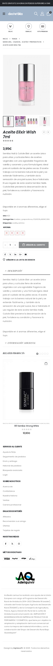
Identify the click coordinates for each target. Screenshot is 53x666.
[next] (48, 132)
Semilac (49, 423)
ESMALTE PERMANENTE (32, 423)
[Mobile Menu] (5, 13)
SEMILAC (28, 31)
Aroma (6, 227)
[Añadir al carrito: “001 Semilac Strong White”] (46, 363)
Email (25, 254)
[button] (36, 14)
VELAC (10, 31)
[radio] (7, 233)
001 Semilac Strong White (26, 425)
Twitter (10, 254)
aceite (14, 223)
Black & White (8, 423)
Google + (20, 254)
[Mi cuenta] (42, 14)
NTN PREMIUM (42, 31)
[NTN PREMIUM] (42, 26)
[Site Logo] (15, 14)
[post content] (26, 389)
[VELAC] (10, 26)
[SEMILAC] (28, 26)
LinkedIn (15, 254)
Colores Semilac (19, 423)
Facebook (5, 254)
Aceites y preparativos (23, 219)
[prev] (44, 132)
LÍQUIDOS (36, 219)
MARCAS (43, 423)
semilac (21, 223)
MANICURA (45, 219)
